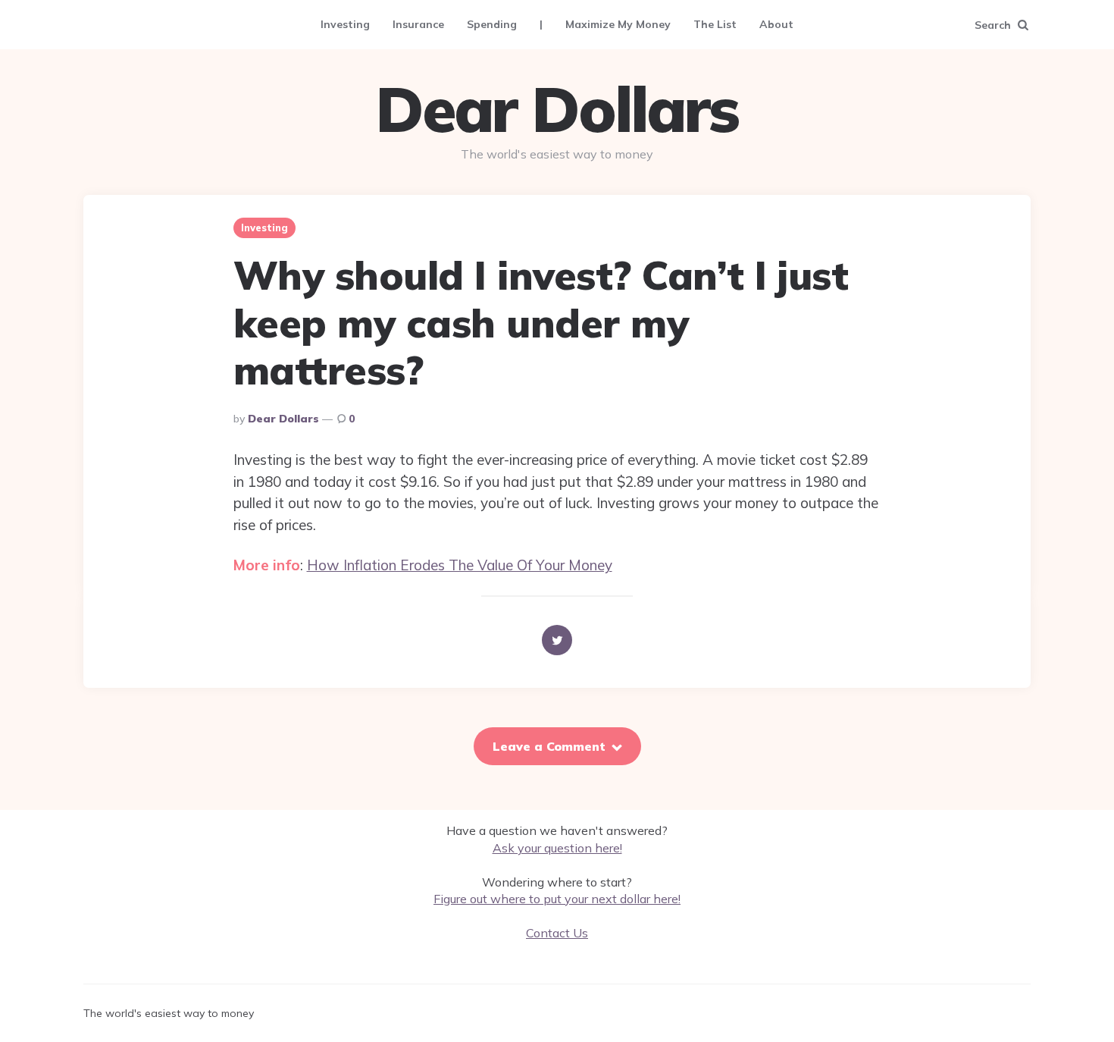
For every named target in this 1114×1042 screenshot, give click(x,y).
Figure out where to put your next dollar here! (557, 898)
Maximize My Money (618, 24)
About (776, 24)
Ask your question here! (557, 847)
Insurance (418, 24)
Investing (345, 24)
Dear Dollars (557, 109)
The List (715, 24)
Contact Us (557, 932)
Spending (492, 24)
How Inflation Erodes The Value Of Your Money (459, 565)
